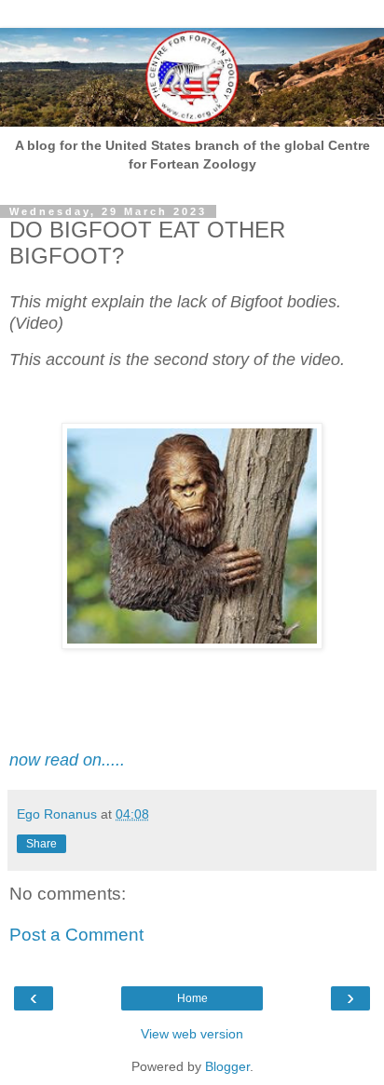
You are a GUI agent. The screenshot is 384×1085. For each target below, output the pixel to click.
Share (41, 843)
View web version (192, 1033)
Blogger (227, 1066)
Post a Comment (76, 934)
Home (192, 998)
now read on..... (67, 760)
